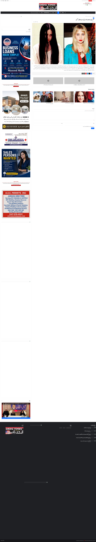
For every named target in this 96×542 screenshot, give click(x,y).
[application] (16, 411)
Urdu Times (94, 540)
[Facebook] (91, 73)
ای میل (93, 123)
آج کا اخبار (42, 12)
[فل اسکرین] (2, 418)
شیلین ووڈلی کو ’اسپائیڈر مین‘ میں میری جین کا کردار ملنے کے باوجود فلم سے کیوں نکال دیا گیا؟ (83, 0)
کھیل (60, 12)
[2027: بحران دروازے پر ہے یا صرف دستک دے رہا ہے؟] (93, 442)
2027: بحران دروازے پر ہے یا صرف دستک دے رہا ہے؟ (85, 441)
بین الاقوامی (63, 12)
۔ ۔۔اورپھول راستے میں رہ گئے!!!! (87, 431)
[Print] (82, 73)
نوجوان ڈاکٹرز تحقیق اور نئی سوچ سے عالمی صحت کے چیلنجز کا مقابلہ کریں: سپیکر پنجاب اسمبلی (83, 434)
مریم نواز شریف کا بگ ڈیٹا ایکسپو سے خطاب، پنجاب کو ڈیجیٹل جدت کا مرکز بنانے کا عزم (83, 437)
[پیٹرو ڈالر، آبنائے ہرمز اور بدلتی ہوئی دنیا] (93, 428)
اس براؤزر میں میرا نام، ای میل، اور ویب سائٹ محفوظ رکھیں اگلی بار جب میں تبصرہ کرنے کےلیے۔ (88, 126)
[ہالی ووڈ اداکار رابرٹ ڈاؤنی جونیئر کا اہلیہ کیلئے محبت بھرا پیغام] (43, 96)
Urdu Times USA (86, 540)
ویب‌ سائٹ (62, 123)
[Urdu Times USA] (48, 6)
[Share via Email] (84, 73)
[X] (89, 73)
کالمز (50, 12)
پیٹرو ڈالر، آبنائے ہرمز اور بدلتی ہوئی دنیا (87, 427)
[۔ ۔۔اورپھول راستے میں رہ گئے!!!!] (93, 432)
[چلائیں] (29, 418)
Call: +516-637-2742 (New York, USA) (16, 185)
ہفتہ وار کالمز (53, 12)
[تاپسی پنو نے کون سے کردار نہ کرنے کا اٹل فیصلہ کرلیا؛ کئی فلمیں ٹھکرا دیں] (64, 96)
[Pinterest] (86, 73)
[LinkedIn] (87, 73)
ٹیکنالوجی (56, 12)
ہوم (65, 12)
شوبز (58, 12)
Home (93, 16)
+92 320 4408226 (16, 86)
